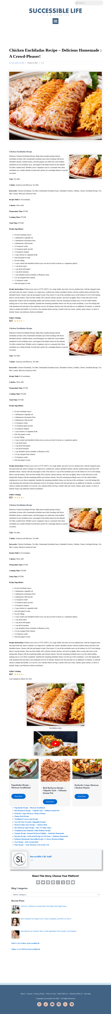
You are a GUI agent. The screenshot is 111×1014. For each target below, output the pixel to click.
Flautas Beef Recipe (21, 816)
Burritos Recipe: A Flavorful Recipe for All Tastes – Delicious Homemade (41, 836)
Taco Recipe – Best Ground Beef (26, 842)
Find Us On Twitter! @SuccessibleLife (25, 943)
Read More (18, 796)
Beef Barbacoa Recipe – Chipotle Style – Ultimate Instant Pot (55, 790)
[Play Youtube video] (55, 743)
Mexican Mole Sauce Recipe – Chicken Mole (30, 825)
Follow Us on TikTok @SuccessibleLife (25, 949)
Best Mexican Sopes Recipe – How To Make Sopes (32, 828)
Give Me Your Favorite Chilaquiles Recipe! (30, 822)
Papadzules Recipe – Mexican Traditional (29, 808)
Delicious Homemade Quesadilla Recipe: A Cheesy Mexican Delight (39, 839)
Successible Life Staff (40, 856)
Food (42, 63)
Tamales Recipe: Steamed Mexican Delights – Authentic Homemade (39, 833)
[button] (55, 21)
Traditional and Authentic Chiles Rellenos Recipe (32, 830)
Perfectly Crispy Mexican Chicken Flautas (30, 813)
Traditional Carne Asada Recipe (26, 819)
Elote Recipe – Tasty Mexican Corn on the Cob (31, 845)
